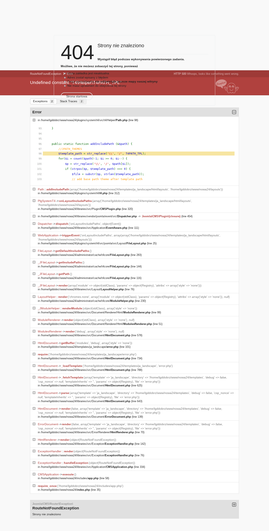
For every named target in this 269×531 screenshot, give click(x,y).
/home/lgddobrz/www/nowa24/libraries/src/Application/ (84, 227)
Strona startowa (76, 96)
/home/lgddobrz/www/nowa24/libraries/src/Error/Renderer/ (87, 432)
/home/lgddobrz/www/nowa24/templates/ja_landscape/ (80, 346)
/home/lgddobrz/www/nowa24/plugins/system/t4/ (74, 193)
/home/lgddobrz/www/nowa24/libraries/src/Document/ (85, 335)
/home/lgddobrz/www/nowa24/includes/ (70, 478)
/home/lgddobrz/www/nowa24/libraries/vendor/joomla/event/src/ (89, 216)
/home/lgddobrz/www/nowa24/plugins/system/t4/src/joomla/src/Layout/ (93, 243)
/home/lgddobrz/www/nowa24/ (65, 489)
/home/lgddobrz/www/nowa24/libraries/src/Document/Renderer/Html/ (95, 312)
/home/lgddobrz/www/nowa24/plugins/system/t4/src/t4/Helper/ (84, 120)
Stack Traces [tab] (71, 101)
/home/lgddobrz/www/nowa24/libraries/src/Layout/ (82, 289)
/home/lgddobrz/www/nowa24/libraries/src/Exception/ (87, 443)
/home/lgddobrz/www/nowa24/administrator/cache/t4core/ (85, 254)
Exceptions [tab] (43, 101)
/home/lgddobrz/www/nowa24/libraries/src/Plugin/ (81, 209)
